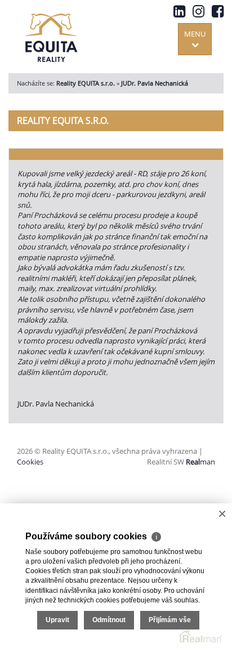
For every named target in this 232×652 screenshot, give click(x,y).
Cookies (30, 462)
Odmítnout (109, 620)
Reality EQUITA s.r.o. (85, 83)
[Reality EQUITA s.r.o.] (51, 35)
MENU (195, 34)
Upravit (57, 620)
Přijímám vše (170, 620)
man (200, 462)
